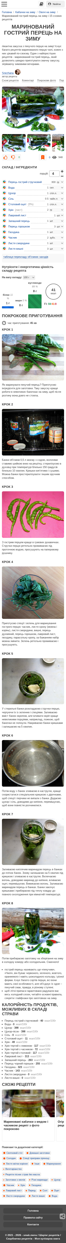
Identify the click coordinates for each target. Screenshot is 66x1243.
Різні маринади (40, 1180)
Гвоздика (36, 1185)
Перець (32, 1190)
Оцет (56, 1190)
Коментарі (28, 80)
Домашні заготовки (40, 1153)
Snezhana (8, 72)
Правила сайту (33, 1217)
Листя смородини (15, 1196)
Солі (45, 1190)
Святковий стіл (15, 1153)
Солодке (11, 1158)
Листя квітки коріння (17, 1164)
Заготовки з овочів (15, 1180)
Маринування (53, 1164)
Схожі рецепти (10, 80)
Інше (36, 1164)
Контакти (33, 1224)
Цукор (57, 1180)
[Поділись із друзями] (62, 1216)
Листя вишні (38, 1196)
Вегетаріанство (13, 1169)
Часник (10, 1185)
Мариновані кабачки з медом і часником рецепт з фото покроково (26, 1125)
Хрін (22, 1185)
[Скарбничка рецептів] (41, 4)
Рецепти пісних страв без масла (22, 1174)
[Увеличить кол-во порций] (62, 171)
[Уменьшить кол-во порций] (62, 176)
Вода (54, 1196)
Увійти (57, 4)
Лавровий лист (14, 1190)
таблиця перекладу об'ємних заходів (25, 256)
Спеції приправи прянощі (36, 1158)
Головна (33, 1210)
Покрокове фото (46, 80)
